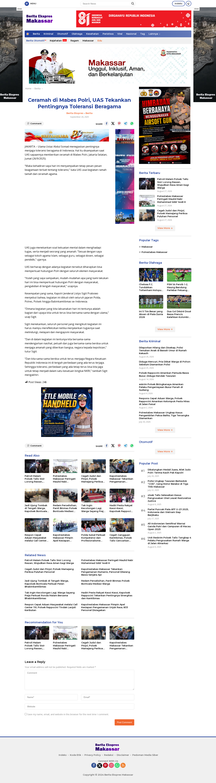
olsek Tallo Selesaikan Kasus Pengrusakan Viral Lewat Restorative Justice (169, 498)
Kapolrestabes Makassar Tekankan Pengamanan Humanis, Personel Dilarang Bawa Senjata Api (121, 479)
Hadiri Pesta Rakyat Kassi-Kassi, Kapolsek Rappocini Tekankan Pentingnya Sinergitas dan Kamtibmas (121, 508)
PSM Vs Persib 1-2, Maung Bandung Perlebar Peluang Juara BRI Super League (177, 287)
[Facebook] (93, 765)
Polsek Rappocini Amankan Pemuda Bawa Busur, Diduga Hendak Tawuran (164, 374)
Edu (100, 40)
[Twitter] (99, 765)
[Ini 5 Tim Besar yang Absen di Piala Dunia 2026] (151, 302)
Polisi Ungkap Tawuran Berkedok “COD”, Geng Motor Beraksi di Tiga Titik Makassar (168, 484)
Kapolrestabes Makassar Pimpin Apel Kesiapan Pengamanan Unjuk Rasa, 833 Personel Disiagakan (64, 538)
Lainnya (153, 33)
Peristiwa (108, 33)
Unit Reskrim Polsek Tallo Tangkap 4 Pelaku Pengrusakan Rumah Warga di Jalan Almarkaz (169, 540)
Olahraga (77, 33)
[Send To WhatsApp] (132, 123)
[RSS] (123, 765)
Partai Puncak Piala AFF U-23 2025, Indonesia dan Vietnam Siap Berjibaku (168, 512)
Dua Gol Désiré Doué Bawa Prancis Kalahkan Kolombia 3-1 (179, 314)
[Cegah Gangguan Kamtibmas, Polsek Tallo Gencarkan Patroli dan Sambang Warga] (122, 525)
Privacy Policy (92, 755)
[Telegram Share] (125, 123)
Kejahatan (56, 40)
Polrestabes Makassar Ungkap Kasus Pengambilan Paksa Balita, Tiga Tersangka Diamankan (164, 415)
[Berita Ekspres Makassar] (40, 18)
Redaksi (108, 755)
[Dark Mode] (188, 3)
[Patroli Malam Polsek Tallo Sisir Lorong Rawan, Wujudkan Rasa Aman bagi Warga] (37, 466)
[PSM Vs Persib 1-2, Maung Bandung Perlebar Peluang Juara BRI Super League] (179, 275)
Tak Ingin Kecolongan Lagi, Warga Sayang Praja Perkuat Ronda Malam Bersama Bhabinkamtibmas (93, 508)
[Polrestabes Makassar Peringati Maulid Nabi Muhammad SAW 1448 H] (65, 466)
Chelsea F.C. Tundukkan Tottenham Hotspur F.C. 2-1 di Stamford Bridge (150, 287)
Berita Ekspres (74, 113)
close (19, 9)
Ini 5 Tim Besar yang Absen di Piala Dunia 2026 (151, 314)
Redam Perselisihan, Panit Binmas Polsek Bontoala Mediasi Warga (65, 508)
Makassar (88, 40)
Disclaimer (123, 755)
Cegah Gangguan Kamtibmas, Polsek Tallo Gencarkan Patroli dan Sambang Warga (121, 538)
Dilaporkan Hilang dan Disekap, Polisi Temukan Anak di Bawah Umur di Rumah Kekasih (163, 350)
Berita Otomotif (35, 40)
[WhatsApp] (117, 765)
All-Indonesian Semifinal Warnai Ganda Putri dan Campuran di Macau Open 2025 (169, 526)
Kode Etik (75, 755)
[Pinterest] (105, 765)
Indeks (178, 3)
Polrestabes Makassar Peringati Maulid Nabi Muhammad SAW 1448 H (64, 479)
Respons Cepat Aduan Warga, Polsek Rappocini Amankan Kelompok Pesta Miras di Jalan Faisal (164, 401)
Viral (119, 33)
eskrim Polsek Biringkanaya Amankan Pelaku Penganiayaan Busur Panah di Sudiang (161, 387)
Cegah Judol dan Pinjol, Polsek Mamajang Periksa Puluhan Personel (92, 479)
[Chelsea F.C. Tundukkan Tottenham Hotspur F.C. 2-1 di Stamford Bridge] (151, 275)
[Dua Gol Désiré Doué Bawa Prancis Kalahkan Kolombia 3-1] (179, 302)
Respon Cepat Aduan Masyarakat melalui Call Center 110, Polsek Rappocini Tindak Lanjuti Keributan (35, 538)
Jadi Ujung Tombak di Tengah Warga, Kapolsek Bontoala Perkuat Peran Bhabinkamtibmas (36, 508)
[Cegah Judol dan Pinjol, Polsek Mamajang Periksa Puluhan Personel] (93, 466)
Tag (142, 33)
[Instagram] (111, 765)
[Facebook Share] (106, 123)
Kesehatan (92, 33)
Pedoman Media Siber (145, 755)
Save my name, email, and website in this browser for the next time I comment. (68, 714)
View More (163, 228)
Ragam (75, 40)
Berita (36, 33)
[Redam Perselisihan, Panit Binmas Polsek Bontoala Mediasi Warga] (65, 495)
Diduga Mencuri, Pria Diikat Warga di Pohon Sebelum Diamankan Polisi (164, 363)
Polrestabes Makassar (154, 252)
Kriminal (48, 33)
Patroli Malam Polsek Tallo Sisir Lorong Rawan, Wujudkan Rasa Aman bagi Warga (35, 479)
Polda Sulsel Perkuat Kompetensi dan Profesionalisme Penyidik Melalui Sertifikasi (93, 538)
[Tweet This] (113, 123)
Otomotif (62, 33)
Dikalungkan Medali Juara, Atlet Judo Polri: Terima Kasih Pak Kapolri (169, 471)
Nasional (131, 33)
